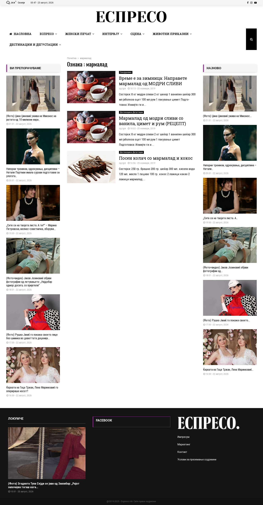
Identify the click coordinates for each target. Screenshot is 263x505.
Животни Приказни (171, 34)
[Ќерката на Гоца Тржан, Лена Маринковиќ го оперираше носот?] (33, 365)
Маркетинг (183, 444)
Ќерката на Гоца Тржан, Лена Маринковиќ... (228, 369)
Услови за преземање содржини (196, 459)
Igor (124, 88)
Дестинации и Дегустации (33, 44)
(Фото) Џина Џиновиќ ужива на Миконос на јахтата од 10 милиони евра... (31, 117)
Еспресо (47, 34)
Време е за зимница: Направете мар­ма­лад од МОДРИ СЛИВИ (153, 80)
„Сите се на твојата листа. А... (220, 218)
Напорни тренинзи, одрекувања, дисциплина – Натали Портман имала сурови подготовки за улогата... (33, 172)
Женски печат (78, 34)
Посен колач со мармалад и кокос (156, 158)
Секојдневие (126, 72)
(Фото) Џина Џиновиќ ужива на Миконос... (227, 116)
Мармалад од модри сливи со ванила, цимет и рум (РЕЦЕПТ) (152, 120)
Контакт (182, 452)
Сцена (135, 34)
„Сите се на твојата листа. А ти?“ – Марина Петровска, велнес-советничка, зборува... (31, 227)
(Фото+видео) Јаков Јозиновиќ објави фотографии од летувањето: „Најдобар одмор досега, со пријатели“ (29, 282)
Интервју (110, 34)
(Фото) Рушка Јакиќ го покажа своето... (226, 320)
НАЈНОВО (214, 68)
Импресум (183, 436)
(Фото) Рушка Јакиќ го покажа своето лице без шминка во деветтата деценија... (32, 336)
